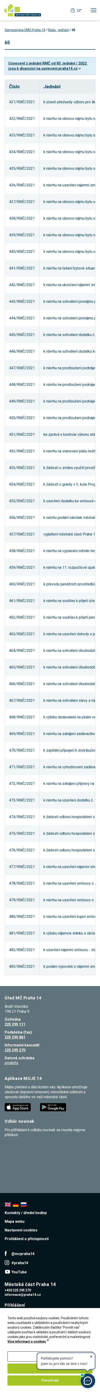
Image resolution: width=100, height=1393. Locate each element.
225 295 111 (15, 1024)
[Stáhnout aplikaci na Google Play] (53, 1107)
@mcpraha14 (22, 1254)
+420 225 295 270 (18, 1290)
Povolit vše (50, 1380)
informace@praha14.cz (23, 1295)
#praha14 (19, 1263)
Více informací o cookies (26, 1341)
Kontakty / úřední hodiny (26, 1213)
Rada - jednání (58, 30)
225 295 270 (15, 1050)
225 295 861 (15, 1037)
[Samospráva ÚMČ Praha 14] (22, 10)
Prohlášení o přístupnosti (27, 1239)
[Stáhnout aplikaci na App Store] (18, 1107)
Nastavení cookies (21, 1230)
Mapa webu (14, 1221)
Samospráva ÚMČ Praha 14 (25, 30)
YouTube (19, 1272)
